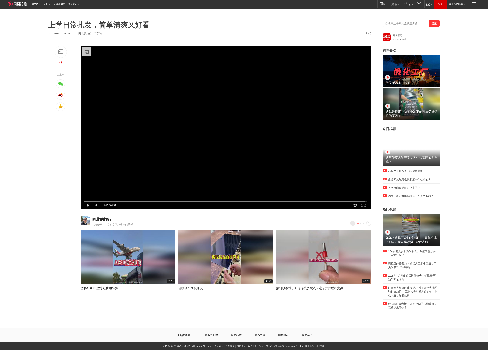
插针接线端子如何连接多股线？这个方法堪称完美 (309, 288)
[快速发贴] (61, 52)
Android (401, 39)
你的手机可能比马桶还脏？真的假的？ (410, 196)
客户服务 (252, 346)
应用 (46, 4)
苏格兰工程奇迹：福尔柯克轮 (405, 171)
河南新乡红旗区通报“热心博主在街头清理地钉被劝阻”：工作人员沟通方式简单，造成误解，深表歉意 (412, 291)
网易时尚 (283, 335)
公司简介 (218, 346)
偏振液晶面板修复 (190, 288)
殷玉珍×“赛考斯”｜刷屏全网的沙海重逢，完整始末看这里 (412, 305)
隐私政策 (263, 346)
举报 (368, 33)
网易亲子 (307, 335)
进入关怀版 (73, 4)
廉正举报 (309, 346)
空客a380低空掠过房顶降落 (99, 288)
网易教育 (259, 335)
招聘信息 (241, 346)
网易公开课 (211, 335)
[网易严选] (408, 4)
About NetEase (204, 346)
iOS (394, 39)
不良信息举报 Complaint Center (286, 346)
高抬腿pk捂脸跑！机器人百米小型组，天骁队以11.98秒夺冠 (412, 265)
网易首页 (36, 4)
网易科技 (236, 335)
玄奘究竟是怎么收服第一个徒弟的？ (409, 179)
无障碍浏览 (59, 4)
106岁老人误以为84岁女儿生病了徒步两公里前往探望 (412, 253)
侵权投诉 (320, 346)
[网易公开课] (394, 4)
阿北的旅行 (85, 33)
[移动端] (382, 4)
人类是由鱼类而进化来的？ (404, 187)
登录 (440, 4)
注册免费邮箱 (456, 4)
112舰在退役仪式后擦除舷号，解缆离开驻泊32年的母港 (413, 277)
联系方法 (229, 346)
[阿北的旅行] (85, 220)
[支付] (419, 4)
